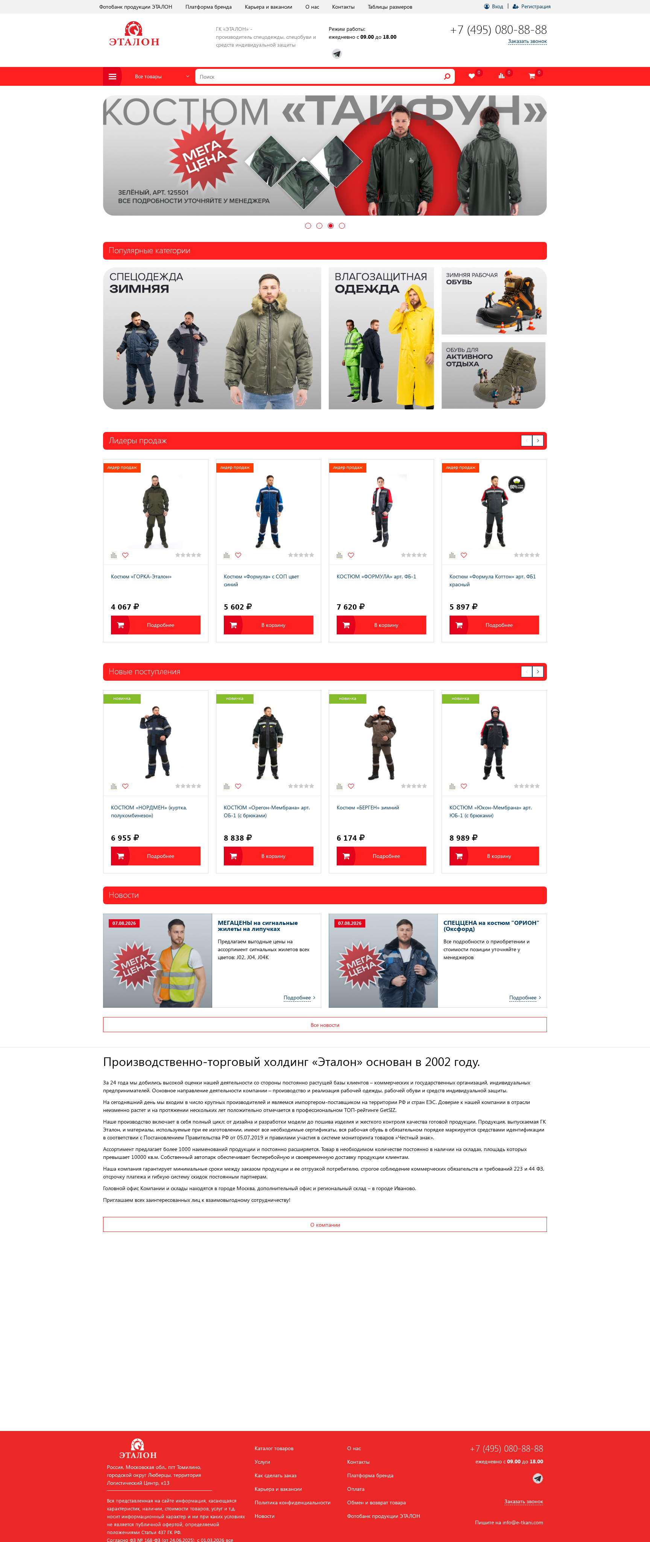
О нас (312, 6)
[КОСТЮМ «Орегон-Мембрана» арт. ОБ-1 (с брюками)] (268, 743)
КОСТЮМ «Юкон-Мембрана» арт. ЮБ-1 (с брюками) (491, 811)
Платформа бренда (208, 6)
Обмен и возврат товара (376, 1502)
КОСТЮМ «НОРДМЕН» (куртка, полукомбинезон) (149, 811)
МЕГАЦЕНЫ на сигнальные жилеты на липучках (258, 926)
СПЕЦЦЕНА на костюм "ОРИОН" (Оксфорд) (491, 926)
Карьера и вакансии (268, 6)
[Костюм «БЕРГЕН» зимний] (381, 743)
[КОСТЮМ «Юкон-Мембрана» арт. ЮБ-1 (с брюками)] (494, 743)
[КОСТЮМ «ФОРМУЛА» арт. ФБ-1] (381, 512)
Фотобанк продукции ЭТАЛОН (135, 6)
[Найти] (447, 76)
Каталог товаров (274, 1448)
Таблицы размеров (390, 6)
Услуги (262, 1461)
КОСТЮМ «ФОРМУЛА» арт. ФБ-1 (376, 576)
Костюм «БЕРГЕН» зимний (368, 807)
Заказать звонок (527, 40)
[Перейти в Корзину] (532, 76)
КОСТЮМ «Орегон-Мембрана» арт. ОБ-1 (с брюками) (267, 811)
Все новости (325, 1025)
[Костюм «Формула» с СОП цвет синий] (268, 512)
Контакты (343, 6)
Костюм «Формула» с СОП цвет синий (261, 580)
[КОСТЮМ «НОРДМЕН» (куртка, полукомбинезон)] (155, 743)
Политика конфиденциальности (293, 1502)
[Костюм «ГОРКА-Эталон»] (155, 512)
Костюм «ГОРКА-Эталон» (141, 576)
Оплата (355, 1489)
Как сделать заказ (275, 1475)
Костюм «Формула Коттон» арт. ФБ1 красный (493, 580)
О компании (325, 1225)
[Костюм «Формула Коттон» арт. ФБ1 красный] (494, 512)
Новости (265, 1516)
